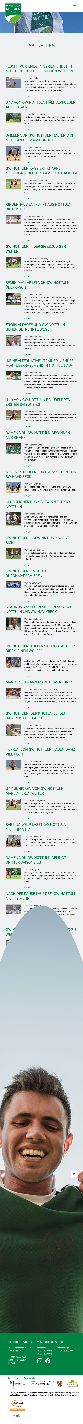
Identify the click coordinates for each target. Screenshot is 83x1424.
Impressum (13, 1378)
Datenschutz (29, 1378)
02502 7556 (21, 1357)
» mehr (27, 96)
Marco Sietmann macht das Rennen (39, 682)
